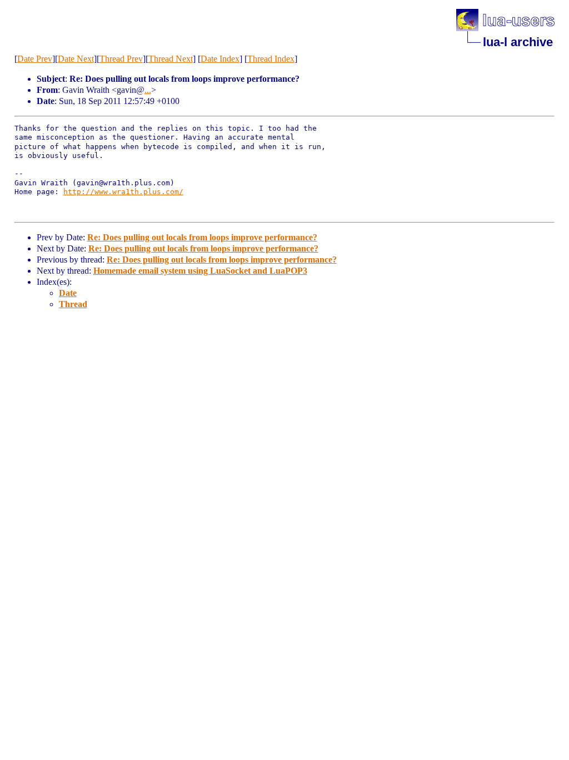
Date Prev (34, 58)
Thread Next (170, 58)
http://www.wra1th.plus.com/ (123, 191)
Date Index (220, 58)
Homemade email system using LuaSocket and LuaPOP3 (200, 270)
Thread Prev (121, 58)
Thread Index (271, 58)
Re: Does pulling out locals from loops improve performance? (202, 237)
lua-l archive (518, 42)
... (147, 90)
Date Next (76, 58)
